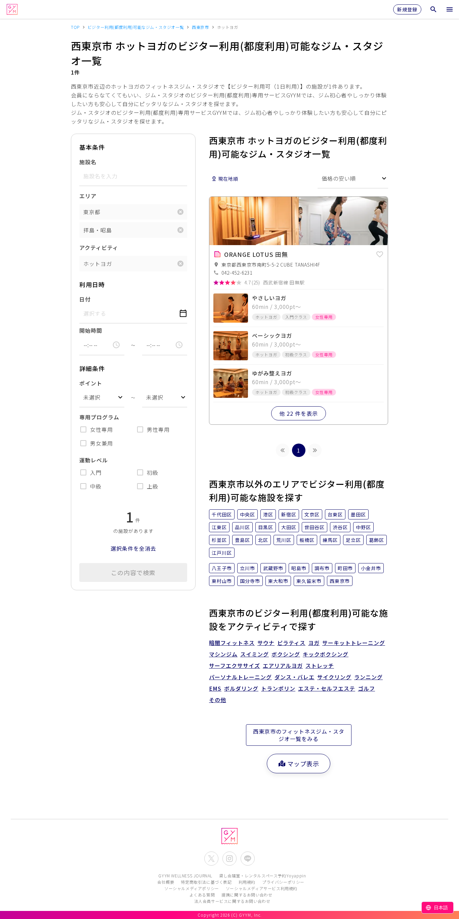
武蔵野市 (273, 568)
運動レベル (93, 460)
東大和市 (278, 581)
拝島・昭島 (97, 230)
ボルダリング (241, 688)
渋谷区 (340, 527)
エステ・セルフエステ (326, 688)
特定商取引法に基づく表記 (206, 882)
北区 (263, 540)
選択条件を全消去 (133, 548)
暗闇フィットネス (232, 643)
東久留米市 (309, 581)
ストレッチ (319, 665)
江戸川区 (222, 552)
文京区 (312, 514)
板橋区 (307, 540)
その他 (217, 700)
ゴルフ (366, 688)
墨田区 (358, 514)
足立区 (353, 540)
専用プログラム (99, 417)
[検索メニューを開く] (433, 9)
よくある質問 (202, 895)
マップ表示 (303, 763)
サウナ (266, 643)
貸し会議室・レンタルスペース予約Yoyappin (262, 875)
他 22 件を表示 (298, 413)
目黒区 (265, 527)
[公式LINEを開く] (248, 859)
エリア (87, 196)
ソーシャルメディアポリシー (191, 888)
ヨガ (314, 643)
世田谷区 (314, 527)
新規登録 (407, 9)
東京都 (91, 212)
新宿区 (288, 514)
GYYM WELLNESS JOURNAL (185, 875)
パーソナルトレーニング (240, 677)
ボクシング (286, 654)
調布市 (322, 568)
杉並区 (219, 540)
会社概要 (165, 882)
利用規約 (247, 882)
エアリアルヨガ (283, 665)
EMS (215, 688)
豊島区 (242, 540)
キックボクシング (325, 654)
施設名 (87, 162)
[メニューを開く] (450, 9)
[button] (380, 253)
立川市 (247, 568)
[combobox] (101, 397)
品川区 (242, 527)
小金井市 (371, 568)
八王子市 (222, 568)
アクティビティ (98, 247)
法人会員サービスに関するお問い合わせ (232, 901)
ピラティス (291, 643)
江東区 (219, 527)
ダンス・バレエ (295, 677)
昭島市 (298, 568)
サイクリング (334, 677)
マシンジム (223, 654)
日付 (85, 299)
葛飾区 (376, 540)
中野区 (363, 527)
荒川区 (283, 540)
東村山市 (222, 581)
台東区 (335, 514)
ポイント (90, 383)
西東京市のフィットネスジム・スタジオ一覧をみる (298, 735)
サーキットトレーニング (353, 643)
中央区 (247, 514)
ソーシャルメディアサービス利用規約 (261, 888)
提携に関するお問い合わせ (246, 895)
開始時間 (90, 330)
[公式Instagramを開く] (229, 859)
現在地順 (228, 178)
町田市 (345, 568)
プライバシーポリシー (283, 882)
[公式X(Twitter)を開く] (211, 859)
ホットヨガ (97, 264)
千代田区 (222, 514)
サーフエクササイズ (234, 665)
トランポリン (278, 688)
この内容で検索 (133, 572)
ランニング (368, 677)
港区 (268, 514)
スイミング (254, 654)
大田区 (288, 527)
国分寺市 (250, 581)
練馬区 (330, 540)
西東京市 (340, 581)
